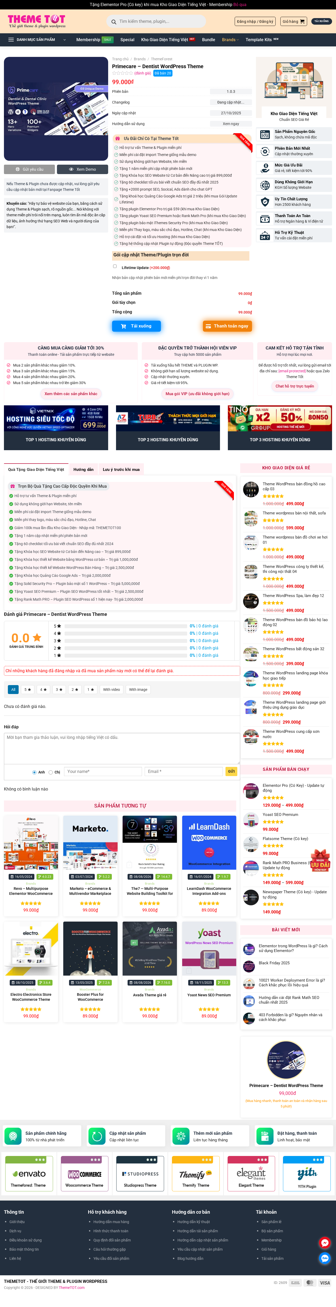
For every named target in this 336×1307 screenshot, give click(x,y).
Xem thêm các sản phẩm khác (71, 393)
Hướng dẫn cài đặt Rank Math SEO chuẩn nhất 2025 (289, 1000)
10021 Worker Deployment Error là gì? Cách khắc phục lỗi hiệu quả (292, 982)
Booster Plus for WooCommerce (90, 997)
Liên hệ (15, 1258)
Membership (88, 39)
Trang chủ (120, 59)
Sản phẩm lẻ (271, 1222)
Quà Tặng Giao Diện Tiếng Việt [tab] (36, 469)
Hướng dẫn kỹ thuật (193, 1222)
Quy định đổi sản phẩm (112, 1240)
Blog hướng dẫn (190, 1258)
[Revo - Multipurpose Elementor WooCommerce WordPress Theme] (31, 843)
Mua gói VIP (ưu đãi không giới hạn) (197, 393)
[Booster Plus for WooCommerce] (90, 949)
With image (138, 689)
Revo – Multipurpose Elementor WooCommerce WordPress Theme (31, 893)
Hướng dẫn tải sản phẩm (197, 1231)
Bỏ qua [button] (239, 4)
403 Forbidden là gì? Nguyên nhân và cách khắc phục (290, 1017)
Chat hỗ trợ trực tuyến (295, 386)
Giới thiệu (17, 1222)
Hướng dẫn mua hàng (111, 1222)
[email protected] (292, 371)
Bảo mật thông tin (24, 1249)
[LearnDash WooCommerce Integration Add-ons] (209, 843)
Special (127, 39)
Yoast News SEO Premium (209, 995)
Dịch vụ (15, 1231)
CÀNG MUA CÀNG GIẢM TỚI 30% (71, 348)
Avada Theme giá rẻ (149, 995)
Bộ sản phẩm (272, 1231)
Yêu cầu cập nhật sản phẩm (200, 1249)
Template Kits (259, 39)
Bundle (208, 39)
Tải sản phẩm (272, 1258)
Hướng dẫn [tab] (84, 469)
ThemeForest (161, 59)
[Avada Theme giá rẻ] (150, 949)
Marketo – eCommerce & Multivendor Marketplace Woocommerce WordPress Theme (90, 896)
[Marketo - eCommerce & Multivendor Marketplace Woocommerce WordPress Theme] (90, 843)
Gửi (231, 771)
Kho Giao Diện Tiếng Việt (164, 39)
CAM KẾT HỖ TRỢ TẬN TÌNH (295, 348)
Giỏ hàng (268, 1249)
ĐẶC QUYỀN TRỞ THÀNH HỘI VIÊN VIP (197, 348)
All (13, 689)
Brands (228, 39)
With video (111, 689)
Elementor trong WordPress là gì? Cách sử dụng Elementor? (293, 948)
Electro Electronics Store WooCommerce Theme (30, 997)
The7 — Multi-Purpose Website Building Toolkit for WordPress (150, 893)
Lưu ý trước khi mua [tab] (121, 469)
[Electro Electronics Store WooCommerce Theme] (31, 949)
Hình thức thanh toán (110, 1231)
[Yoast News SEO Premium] (209, 949)
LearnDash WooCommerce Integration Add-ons (209, 891)
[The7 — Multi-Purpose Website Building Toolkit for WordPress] (150, 843)
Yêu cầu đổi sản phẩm (111, 1258)
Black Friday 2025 (274, 963)
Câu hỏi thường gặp (109, 1249)
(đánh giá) (143, 73)
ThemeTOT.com (72, 1288)
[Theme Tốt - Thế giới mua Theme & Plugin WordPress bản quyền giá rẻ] (44, 21)
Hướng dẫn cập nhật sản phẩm (202, 1240)
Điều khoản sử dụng (25, 1240)
